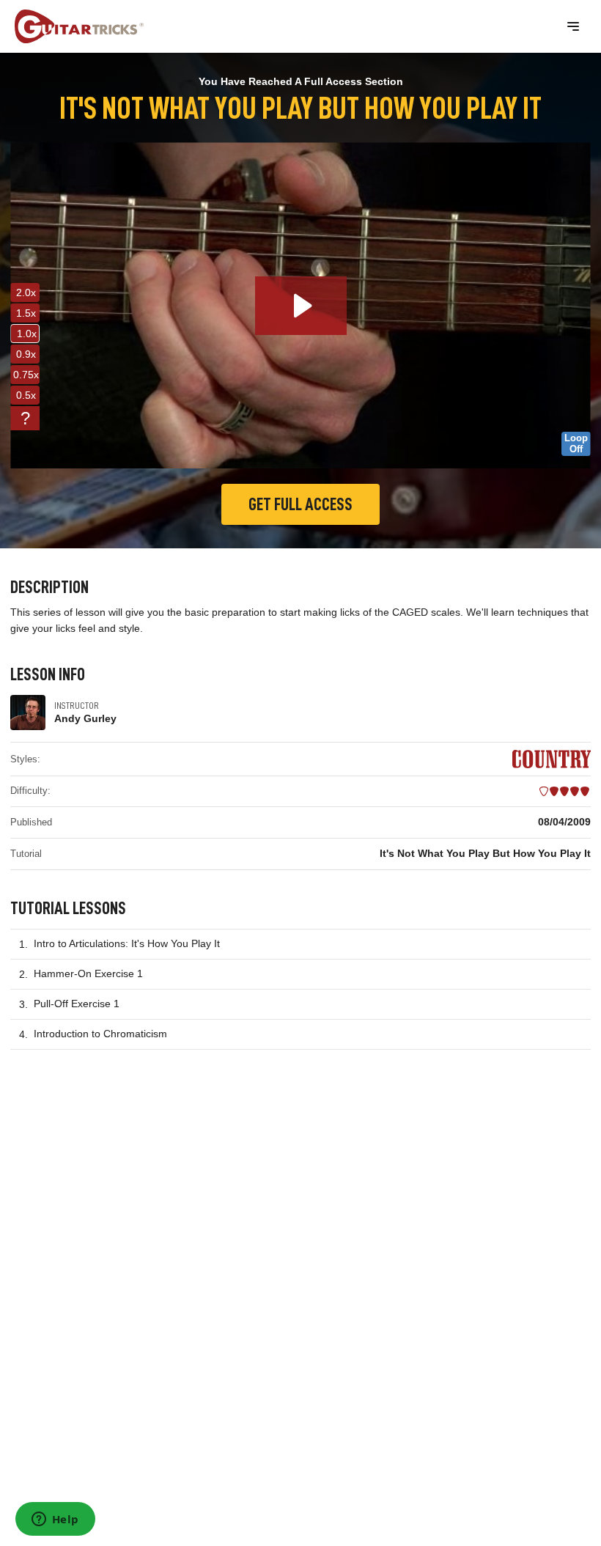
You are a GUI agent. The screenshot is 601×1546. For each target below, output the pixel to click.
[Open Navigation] (573, 26)
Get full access (300, 504)
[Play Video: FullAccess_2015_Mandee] (301, 305)
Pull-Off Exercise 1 (76, 1003)
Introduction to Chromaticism (100, 1033)
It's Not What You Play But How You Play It (485, 853)
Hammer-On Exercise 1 (88, 973)
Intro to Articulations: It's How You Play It (127, 943)
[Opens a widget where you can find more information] (55, 1520)
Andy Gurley (85, 718)
